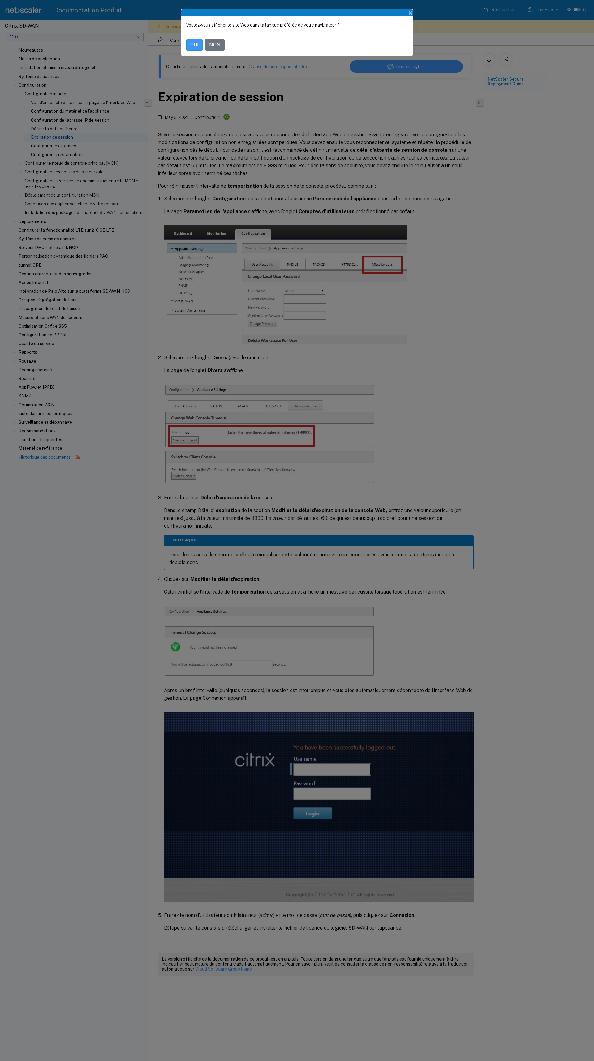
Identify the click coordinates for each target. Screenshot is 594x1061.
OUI (194, 45)
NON (215, 45)
